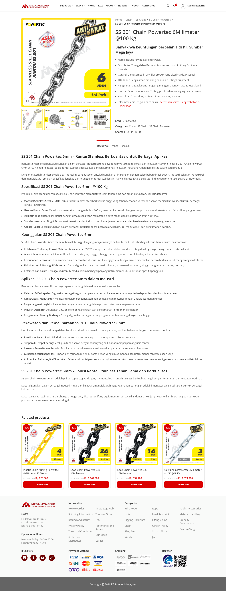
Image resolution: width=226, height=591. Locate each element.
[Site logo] (35, 5)
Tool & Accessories (190, 508)
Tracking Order (104, 514)
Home (118, 19)
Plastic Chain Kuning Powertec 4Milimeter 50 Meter (41, 471)
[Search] (168, 6)
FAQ (97, 520)
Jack (154, 537)
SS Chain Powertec (160, 19)
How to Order (76, 508)
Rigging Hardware (135, 520)
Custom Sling (187, 529)
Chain (129, 19)
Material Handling (190, 514)
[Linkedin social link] (132, 132)
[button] (25, 119)
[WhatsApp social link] (136, 132)
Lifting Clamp (159, 520)
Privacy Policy (76, 525)
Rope (155, 508)
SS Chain (141, 19)
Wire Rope (131, 508)
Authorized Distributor (74, 538)
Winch (128, 537)
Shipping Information (80, 514)
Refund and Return (79, 520)
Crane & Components (187, 521)
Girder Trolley (160, 525)
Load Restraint (160, 514)
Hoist (128, 514)
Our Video (101, 535)
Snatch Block (159, 531)
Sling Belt (130, 531)
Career (99, 540)
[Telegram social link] (140, 132)
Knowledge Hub (104, 508)
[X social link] (128, 132)
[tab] (103, 144)
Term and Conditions (80, 531)
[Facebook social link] (124, 132)
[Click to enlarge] (27, 101)
